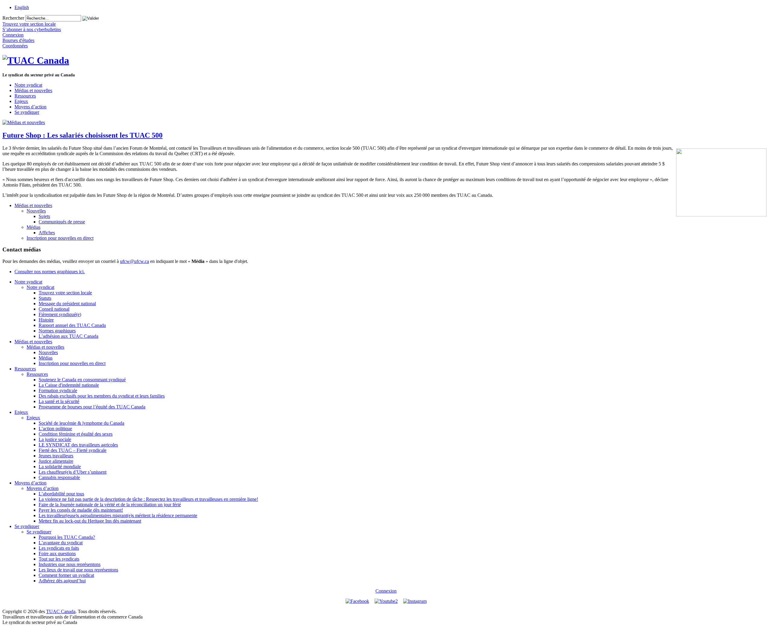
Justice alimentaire (56, 461)
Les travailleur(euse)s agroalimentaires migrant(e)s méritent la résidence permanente (118, 515)
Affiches (47, 232)
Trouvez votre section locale (65, 292)
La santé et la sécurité (59, 401)
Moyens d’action (30, 106)
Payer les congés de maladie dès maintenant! (81, 510)
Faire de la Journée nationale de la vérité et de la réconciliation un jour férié (110, 504)
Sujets (44, 216)
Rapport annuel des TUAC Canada (72, 325)
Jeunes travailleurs (56, 455)
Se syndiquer (26, 112)
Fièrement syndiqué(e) (60, 314)
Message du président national (67, 303)
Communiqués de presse (62, 221)
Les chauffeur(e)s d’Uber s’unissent (72, 472)
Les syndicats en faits (59, 548)
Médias (33, 227)
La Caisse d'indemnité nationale (69, 385)
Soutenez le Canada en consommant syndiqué (82, 379)
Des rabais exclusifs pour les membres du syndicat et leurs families (102, 395)
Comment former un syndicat (66, 575)
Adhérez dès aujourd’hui (62, 580)
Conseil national (54, 309)
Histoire (46, 319)
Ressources (25, 95)
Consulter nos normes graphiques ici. (49, 271)
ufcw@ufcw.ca (134, 261)
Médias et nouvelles (33, 90)
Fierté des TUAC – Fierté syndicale (72, 450)
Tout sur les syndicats (59, 558)
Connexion (386, 590)
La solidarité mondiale (60, 466)
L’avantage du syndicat (61, 542)
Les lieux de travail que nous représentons (78, 569)
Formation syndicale (58, 390)
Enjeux (21, 101)
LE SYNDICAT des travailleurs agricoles (78, 444)
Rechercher (13, 18)
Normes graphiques (57, 330)
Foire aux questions (57, 553)
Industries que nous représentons (69, 564)
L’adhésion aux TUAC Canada (68, 336)
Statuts (45, 298)
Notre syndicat (28, 85)
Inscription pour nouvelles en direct (60, 238)
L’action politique (55, 428)
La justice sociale (55, 439)
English (21, 7)
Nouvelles (36, 210)
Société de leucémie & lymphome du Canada (81, 423)
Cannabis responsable (59, 477)
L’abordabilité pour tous (61, 493)
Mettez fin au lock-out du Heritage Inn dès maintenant (90, 520)
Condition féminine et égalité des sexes (75, 434)
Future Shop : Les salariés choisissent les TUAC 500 (82, 135)
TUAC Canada (60, 611)
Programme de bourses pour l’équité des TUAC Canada (92, 406)
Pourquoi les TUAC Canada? (67, 537)
